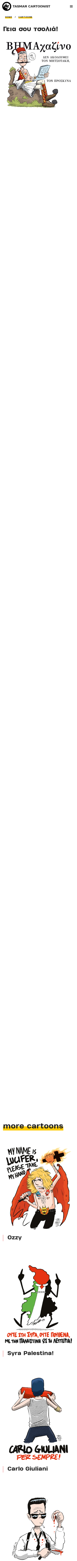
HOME (8, 16)
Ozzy (14, 1238)
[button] (71, 6)
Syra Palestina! (30, 1354)
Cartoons (25, 16)
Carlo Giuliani (27, 1469)
